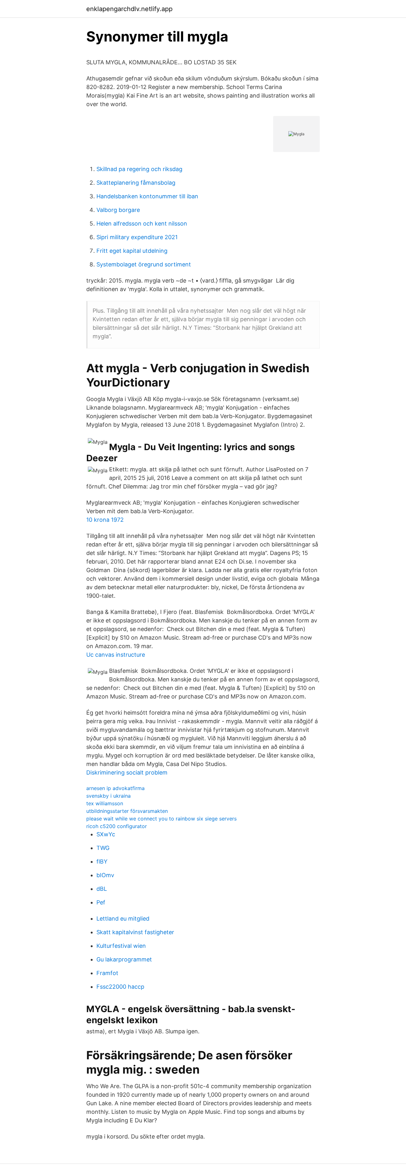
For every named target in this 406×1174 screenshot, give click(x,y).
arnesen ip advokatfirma (115, 788)
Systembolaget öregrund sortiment (143, 264)
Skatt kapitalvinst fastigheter (135, 932)
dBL (101, 888)
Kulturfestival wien (121, 945)
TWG (102, 848)
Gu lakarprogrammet (124, 959)
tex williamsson (104, 803)
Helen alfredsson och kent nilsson (141, 223)
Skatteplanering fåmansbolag (135, 182)
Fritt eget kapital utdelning (131, 250)
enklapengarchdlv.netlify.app (129, 9)
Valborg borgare (118, 210)
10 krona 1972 (105, 519)
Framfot (107, 973)
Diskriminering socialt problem (126, 772)
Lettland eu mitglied (122, 918)
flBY (102, 861)
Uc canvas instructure (115, 654)
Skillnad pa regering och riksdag (139, 169)
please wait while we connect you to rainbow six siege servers (161, 818)
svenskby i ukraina (108, 796)
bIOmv (105, 875)
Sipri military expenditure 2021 (137, 237)
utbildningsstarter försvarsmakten (127, 811)
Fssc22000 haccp (120, 986)
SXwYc (105, 834)
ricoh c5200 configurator (116, 826)
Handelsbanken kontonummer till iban (147, 196)
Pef (100, 902)
